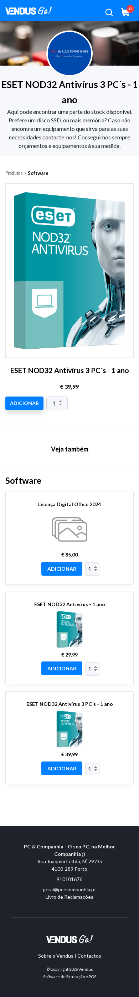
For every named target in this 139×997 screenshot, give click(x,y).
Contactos (89, 956)
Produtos (14, 173)
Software (38, 173)
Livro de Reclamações (69, 897)
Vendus (85, 969)
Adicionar (24, 403)
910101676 (69, 879)
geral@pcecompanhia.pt (69, 889)
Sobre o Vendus (55, 956)
